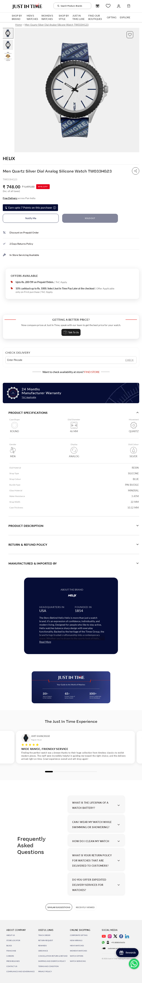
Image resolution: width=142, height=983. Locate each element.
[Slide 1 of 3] (8, 33)
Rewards (42, 945)
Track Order (44, 935)
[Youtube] (104, 936)
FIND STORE (92, 371)
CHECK (129, 359)
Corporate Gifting (78, 935)
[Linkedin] (127, 936)
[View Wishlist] (108, 6)
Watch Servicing (78, 961)
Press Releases (13, 961)
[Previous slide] (17, 90)
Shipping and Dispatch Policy (52, 961)
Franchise (11, 951)
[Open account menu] (119, 6)
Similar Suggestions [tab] (58, 907)
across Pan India (19, 198)
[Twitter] (115, 936)
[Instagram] (110, 936)
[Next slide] (136, 90)
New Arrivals (76, 940)
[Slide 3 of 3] (8, 56)
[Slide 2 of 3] (8, 45)
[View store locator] (97, 6)
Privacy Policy (45, 971)
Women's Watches (78, 951)
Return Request (45, 940)
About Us (10, 935)
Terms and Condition (48, 966)
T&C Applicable (29, 397)
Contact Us (11, 966)
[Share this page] (135, 171)
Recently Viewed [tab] (85, 907)
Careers (10, 956)
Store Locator (13, 940)
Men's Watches (77, 945)
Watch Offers (76, 956)
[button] (130, 34)
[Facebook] (121, 936)
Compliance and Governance (20, 971)
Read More (45, 641)
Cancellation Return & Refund (53, 956)
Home (18, 24)
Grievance (43, 951)
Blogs (9, 945)
